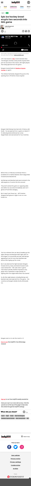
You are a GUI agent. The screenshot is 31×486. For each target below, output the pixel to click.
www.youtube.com (19, 55)
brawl (11, 415)
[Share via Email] (29, 31)
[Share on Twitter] (26, 31)
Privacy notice (15, 459)
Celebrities (13, 6)
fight (7, 415)
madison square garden (7, 418)
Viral (5, 6)
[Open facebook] (9, 447)
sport (2, 415)
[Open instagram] (22, 447)
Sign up (3, 399)
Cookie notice (15, 465)
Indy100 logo (16, 2)
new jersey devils (20, 418)
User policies (15, 455)
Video (22, 6)
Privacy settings (15, 462)
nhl (7, 13)
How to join (4, 342)
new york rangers (19, 415)
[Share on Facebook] (23, 31)
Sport (3, 13)
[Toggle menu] (2, 2)
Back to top (27, 436)
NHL (14, 59)
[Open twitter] (15, 447)
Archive (15, 469)
